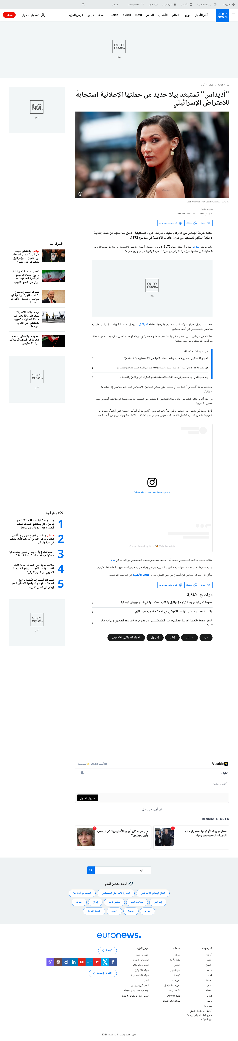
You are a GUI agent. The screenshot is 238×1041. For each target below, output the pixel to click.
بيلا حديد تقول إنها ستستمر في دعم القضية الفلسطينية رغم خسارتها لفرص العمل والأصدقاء (164, 377)
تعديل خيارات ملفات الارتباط (135, 996)
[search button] (83, 4)
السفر (150, 15)
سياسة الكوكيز (142, 970)
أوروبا (187, 15)
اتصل (146, 980)
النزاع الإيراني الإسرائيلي (153, 893)
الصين (114, 911)
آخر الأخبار (201, 15)
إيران (95, 902)
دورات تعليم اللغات (171, 1001)
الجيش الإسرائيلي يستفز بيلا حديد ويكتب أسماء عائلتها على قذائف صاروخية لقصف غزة (166, 358)
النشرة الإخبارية (104, 973)
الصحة (102, 15)
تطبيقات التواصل (172, 986)
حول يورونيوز (142, 955)
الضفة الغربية (94, 911)
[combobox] (102, 4)
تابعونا (177, 975)
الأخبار (220, 85)
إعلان (172, 637)
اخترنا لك (57, 244)
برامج (209, 1001)
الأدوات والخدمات (171, 991)
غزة (113, 560)
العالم (175, 15)
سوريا (147, 911)
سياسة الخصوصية (140, 975)
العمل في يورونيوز (140, 986)
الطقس (177, 965)
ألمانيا (203, 85)
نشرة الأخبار (174, 960)
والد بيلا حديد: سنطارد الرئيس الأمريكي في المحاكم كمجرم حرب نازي (174, 612)
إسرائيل (143, 324)
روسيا (131, 911)
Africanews (173, 996)
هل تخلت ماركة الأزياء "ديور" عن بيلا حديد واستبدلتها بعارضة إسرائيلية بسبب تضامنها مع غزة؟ (162, 368)
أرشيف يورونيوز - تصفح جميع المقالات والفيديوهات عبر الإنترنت (199, 1015)
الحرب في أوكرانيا (82, 893)
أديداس (195, 246)
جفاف (79, 902)
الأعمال (163, 15)
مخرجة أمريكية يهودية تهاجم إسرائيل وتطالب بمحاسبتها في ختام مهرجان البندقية (166, 603)
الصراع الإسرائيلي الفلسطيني (126, 637)
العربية (228, 4)
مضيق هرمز (114, 902)
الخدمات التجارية (140, 960)
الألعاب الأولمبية (141, 575)
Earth (114, 15)
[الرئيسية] (228, 85)
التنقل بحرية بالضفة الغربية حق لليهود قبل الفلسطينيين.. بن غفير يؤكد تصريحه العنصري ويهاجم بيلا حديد (157, 622)
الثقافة (127, 15)
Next (138, 15)
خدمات (176, 949)
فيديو (91, 15)
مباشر (9, 14)
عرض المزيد (143, 949)
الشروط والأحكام (141, 965)
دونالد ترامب (137, 902)
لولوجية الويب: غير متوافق (136, 991)
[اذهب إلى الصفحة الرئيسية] (222, 15)
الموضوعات (206, 949)
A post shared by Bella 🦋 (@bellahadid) (152, 545)
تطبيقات (176, 980)
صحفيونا (208, 1006)
